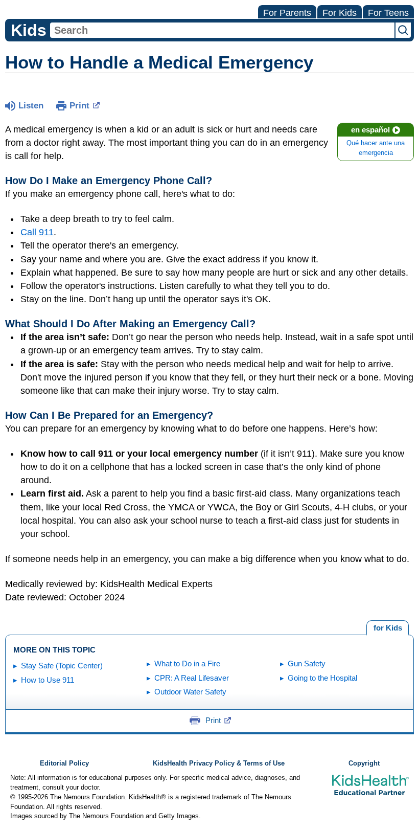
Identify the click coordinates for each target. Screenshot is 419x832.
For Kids (339, 13)
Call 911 (37, 232)
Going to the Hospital (322, 677)
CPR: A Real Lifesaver (191, 677)
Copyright (364, 763)
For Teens (388, 13)
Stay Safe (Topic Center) (62, 665)
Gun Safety (306, 663)
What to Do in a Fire (187, 663)
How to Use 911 (47, 680)
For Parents (287, 13)
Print (79, 105)
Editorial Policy (64, 763)
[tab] (387, 628)
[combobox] (222, 30)
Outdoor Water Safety (190, 691)
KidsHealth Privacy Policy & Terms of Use (219, 763)
